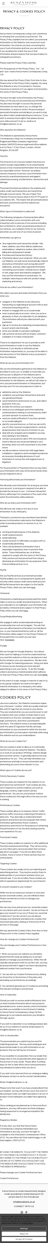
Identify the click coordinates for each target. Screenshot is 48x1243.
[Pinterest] (26, 1212)
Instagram (9, 640)
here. (33, 587)
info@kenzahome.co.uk (24, 1201)
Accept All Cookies (24, 1239)
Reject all (24, 1233)
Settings (24, 1228)
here (37, 1137)
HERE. (45, 674)
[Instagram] (22, 1212)
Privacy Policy (27, 1223)
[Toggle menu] (3, 3)
